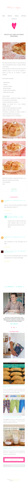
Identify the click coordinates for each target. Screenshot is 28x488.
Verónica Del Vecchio (10, 251)
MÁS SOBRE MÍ (14, 324)
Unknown (7, 200)
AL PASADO (19, 286)
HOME (3, 15)
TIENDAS (16, 15)
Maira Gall (16, 480)
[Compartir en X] (12, 191)
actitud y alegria (13, 216)
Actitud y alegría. (15, 479)
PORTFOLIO (23, 15)
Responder (7, 210)
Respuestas (9, 213)
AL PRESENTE (9, 286)
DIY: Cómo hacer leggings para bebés (12, 417)
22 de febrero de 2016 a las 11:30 (15, 217)
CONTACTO (14, 18)
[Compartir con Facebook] (14, 191)
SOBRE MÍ (10, 15)
